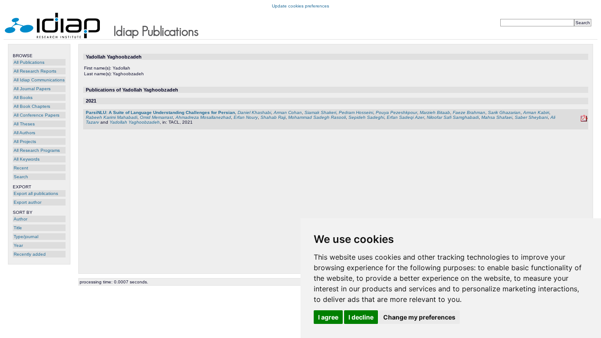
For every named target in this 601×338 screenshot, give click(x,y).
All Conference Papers (36, 115)
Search (21, 176)
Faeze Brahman (469, 112)
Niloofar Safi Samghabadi (453, 117)
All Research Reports (35, 71)
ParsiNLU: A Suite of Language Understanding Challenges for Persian (160, 112)
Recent (21, 167)
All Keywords (27, 159)
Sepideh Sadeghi (366, 117)
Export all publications (36, 193)
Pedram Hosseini (356, 112)
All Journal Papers (32, 88)
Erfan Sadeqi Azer (405, 117)
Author (20, 219)
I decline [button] (361, 317)
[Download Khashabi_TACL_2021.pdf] (584, 120)
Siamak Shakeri (320, 112)
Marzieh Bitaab (435, 112)
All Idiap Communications (39, 79)
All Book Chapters (32, 106)
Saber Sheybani (531, 117)
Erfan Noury (246, 117)
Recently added (30, 254)
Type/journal (26, 236)
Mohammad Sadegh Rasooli (317, 117)
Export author (27, 202)
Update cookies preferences (300, 6)
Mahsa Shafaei (496, 117)
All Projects (25, 141)
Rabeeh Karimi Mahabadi (111, 117)
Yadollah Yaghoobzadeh (135, 122)
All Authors (24, 132)
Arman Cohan (288, 112)
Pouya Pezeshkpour (396, 112)
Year (18, 245)
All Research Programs (37, 150)
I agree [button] (328, 317)
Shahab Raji (273, 117)
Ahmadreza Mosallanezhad (203, 117)
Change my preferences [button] (419, 317)
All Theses (24, 123)
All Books (23, 97)
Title (18, 227)
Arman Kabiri (536, 112)
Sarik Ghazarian (504, 112)
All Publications (29, 62)
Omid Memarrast (156, 117)
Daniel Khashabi (254, 112)
